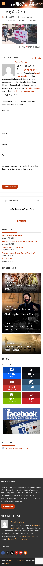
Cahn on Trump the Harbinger (17, 309)
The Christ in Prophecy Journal (23, 4)
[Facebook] (3, 553)
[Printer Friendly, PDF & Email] (29, 47)
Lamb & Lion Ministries (16, 560)
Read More (9, 506)
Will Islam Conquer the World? (13, 247)
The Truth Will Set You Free (23, 91)
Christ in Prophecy (33, 88)
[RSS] (25, 553)
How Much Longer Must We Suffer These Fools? (19, 241)
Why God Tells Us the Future (12, 235)
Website (5, 155)
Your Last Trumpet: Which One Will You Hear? (18, 253)
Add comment (9, 21)
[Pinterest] (16, 553)
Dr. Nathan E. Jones (25, 17)
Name (5, 133)
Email (5, 144)
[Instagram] (12, 553)
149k (4, 365)
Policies (7, 563)
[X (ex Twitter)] (7, 553)
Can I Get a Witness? (9, 259)
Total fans (10, 365)
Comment (6, 110)
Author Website (21, 62)
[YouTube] (21, 553)
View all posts (35, 58)
